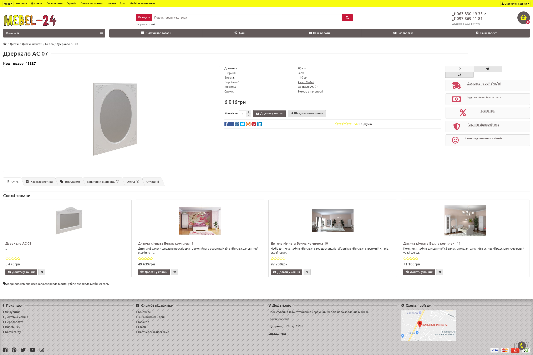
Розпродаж (405, 33)
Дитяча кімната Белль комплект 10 (299, 243)
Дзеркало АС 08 (18, 243)
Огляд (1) (152, 181)
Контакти (21, 3)
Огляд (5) (133, 181)
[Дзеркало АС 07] (111, 119)
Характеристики (42, 181)
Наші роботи (321, 33)
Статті (142, 327)
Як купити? (12, 312)
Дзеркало (12, 283)
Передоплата (54, 3)
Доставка (36, 3)
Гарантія (71, 3)
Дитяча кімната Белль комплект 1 (165, 243)
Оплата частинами (91, 3)
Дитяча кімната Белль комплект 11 (432, 243)
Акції (242, 33)
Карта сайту (13, 332)
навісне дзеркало (32, 283)
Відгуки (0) (72, 181)
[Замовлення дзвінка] (522, 345)
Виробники (12, 327)
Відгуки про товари (158, 33)
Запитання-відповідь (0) (103, 181)
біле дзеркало (80, 283)
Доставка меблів (16, 317)
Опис (15, 181)
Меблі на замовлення (143, 3)
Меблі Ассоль (99, 283)
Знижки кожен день (151, 317)
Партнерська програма (153, 332)
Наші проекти (489, 33)
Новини (111, 3)
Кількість (231, 113)
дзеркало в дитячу (57, 283)
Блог (123, 3)
